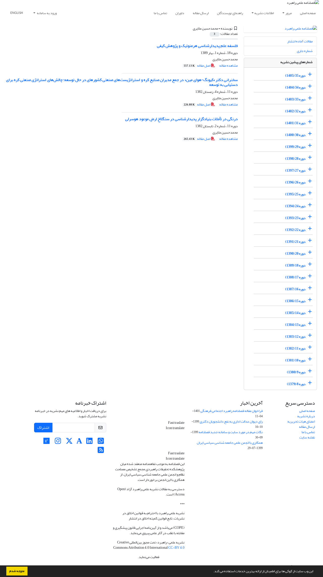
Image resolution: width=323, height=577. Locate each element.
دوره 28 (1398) (295, 158)
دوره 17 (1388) (295, 277)
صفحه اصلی (308, 13)
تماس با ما (160, 13)
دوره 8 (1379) (296, 384)
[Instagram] (57, 442)
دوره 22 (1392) (295, 229)
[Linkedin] (89, 442)
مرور (288, 13)
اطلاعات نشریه (264, 13)
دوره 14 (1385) (295, 312)
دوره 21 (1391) (295, 241)
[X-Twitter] (69, 442)
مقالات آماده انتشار (300, 41)
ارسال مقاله (201, 13)
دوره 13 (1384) (295, 324)
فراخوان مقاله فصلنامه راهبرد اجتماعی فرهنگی (231, 410)
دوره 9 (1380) (296, 372)
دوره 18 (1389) (295, 265)
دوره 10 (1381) (295, 360)
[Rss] (100, 451)
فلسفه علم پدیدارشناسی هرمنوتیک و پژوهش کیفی (197, 45)
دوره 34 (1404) (295, 87)
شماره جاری (305, 50)
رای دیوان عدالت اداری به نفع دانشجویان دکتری (231, 421)
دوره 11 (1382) (295, 348)
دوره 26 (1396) (295, 182)
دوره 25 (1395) (295, 194)
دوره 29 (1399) (295, 146)
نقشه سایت (307, 437)
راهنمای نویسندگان (230, 13)
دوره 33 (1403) (295, 99)
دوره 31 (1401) (295, 123)
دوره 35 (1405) (295, 75)
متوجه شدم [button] (16, 571)
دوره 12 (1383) (295, 336)
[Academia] (79, 442)
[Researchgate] (46, 442)
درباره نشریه (306, 416)
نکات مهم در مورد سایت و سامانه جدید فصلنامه (231, 432)
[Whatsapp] (100, 442)
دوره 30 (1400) (295, 135)
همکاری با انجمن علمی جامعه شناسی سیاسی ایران (230, 442)
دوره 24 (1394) (295, 206)
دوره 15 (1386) (295, 301)
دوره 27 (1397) (295, 170)
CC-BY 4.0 (176, 547)
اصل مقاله (197, 65)
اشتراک (43, 427)
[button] (212, 571)
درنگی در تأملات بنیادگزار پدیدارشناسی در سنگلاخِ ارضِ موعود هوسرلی (181, 119)
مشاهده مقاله (228, 65)
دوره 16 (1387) (295, 289)
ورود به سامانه (46, 13)
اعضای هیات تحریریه (301, 421)
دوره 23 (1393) (295, 218)
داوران (179, 13)
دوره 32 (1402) (295, 111)
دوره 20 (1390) (295, 253)
